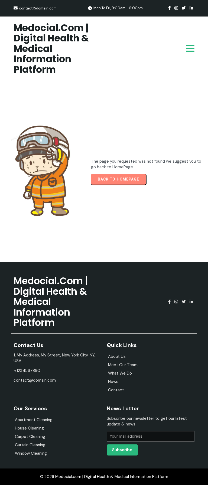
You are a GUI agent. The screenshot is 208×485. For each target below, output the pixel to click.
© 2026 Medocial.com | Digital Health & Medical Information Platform (104, 476)
